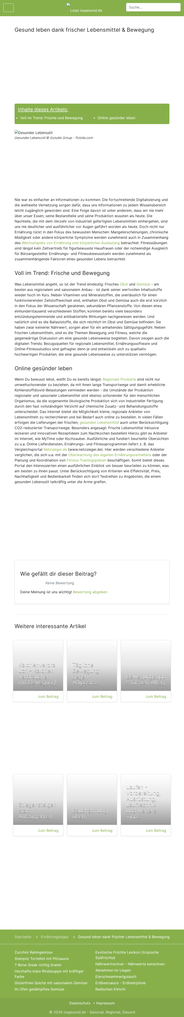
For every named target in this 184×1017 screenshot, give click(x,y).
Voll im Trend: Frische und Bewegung (51, 118)
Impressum (105, 1003)
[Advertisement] (92, 70)
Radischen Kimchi (110, 989)
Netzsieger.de (55, 449)
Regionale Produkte (119, 379)
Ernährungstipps (54, 936)
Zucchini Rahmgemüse (34, 952)
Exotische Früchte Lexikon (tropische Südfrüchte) (127, 955)
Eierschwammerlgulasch (115, 976)
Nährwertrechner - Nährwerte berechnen (130, 964)
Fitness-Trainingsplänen (86, 460)
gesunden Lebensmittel (99, 422)
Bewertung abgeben (90, 592)
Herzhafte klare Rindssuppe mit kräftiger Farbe (49, 974)
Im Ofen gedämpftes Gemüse (39, 989)
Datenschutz (80, 1003)
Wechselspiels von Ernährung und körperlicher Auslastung (71, 243)
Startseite (23, 936)
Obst (124, 284)
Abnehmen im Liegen (113, 970)
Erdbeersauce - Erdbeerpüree (120, 983)
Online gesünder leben (116, 118)
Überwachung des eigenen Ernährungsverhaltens (109, 455)
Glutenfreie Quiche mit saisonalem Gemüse (51, 983)
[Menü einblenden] (8, 7)
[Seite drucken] (21, 7)
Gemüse (143, 284)
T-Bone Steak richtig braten (38, 965)
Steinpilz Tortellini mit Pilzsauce (42, 958)
